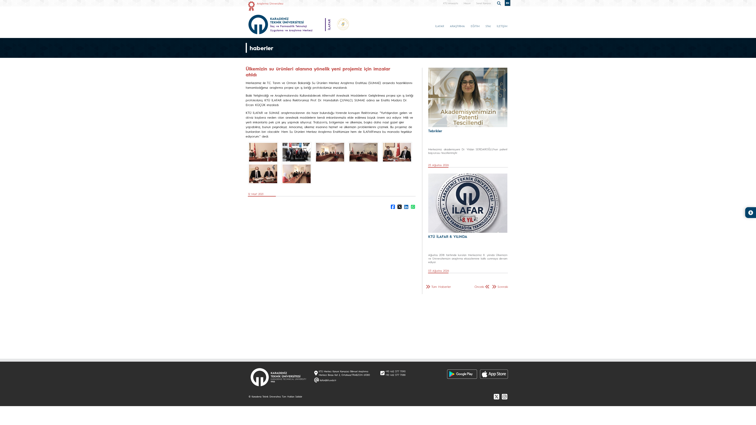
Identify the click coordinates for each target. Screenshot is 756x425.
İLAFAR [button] (439, 26)
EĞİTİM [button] (475, 26)
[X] (496, 396)
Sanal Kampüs (483, 3)
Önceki (479, 287)
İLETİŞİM (502, 26)
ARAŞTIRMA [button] (457, 26)
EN (507, 3)
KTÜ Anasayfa (450, 3)
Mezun (467, 3)
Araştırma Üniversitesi (270, 3)
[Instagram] (504, 396)
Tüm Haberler (441, 287)
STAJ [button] (488, 26)
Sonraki (503, 287)
